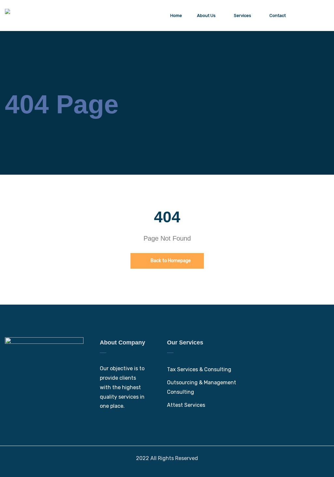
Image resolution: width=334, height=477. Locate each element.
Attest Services (186, 405)
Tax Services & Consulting (199, 369)
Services (242, 15)
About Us (206, 15)
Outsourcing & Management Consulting (201, 387)
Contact (277, 15)
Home (176, 15)
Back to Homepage (170, 260)
